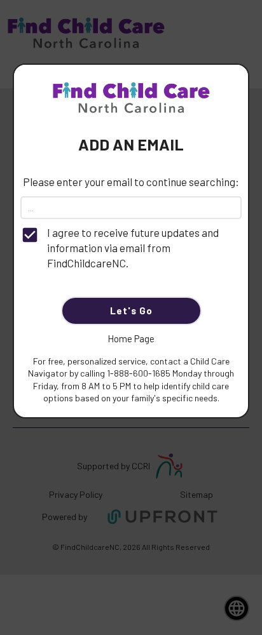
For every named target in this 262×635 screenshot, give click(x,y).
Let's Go (131, 310)
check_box (29, 234)
